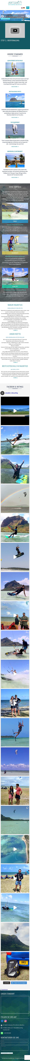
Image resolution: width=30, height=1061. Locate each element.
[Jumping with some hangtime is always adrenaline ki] (15, 937)
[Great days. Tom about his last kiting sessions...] (15, 878)
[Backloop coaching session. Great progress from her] (15, 440)
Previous (1, 15)
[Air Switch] (15, 5)
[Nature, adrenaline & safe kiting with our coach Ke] (15, 615)
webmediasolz (15, 1059)
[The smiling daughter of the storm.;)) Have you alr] (15, 498)
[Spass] (15, 211)
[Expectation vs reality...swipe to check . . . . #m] (15, 820)
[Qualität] (15, 276)
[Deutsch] (24, 7)
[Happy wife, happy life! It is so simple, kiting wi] (15, 791)
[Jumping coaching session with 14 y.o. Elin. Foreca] (15, 732)
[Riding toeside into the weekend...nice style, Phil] (15, 586)
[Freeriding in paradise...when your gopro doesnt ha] (15, 674)
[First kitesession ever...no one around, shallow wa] (15, 761)
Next (27, 15)
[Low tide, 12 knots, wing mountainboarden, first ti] (15, 411)
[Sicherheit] (15, 242)
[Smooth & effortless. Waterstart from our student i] (15, 907)
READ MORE (5, 18)
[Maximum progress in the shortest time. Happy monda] (15, 469)
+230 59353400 (7, 1033)
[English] (22, 7)
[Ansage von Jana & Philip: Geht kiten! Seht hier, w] (15, 703)
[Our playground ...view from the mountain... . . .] (15, 849)
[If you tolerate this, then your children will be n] (15, 528)
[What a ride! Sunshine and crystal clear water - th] (15, 557)
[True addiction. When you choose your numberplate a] (15, 966)
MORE (15, 330)
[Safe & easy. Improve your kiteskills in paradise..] (15, 644)
